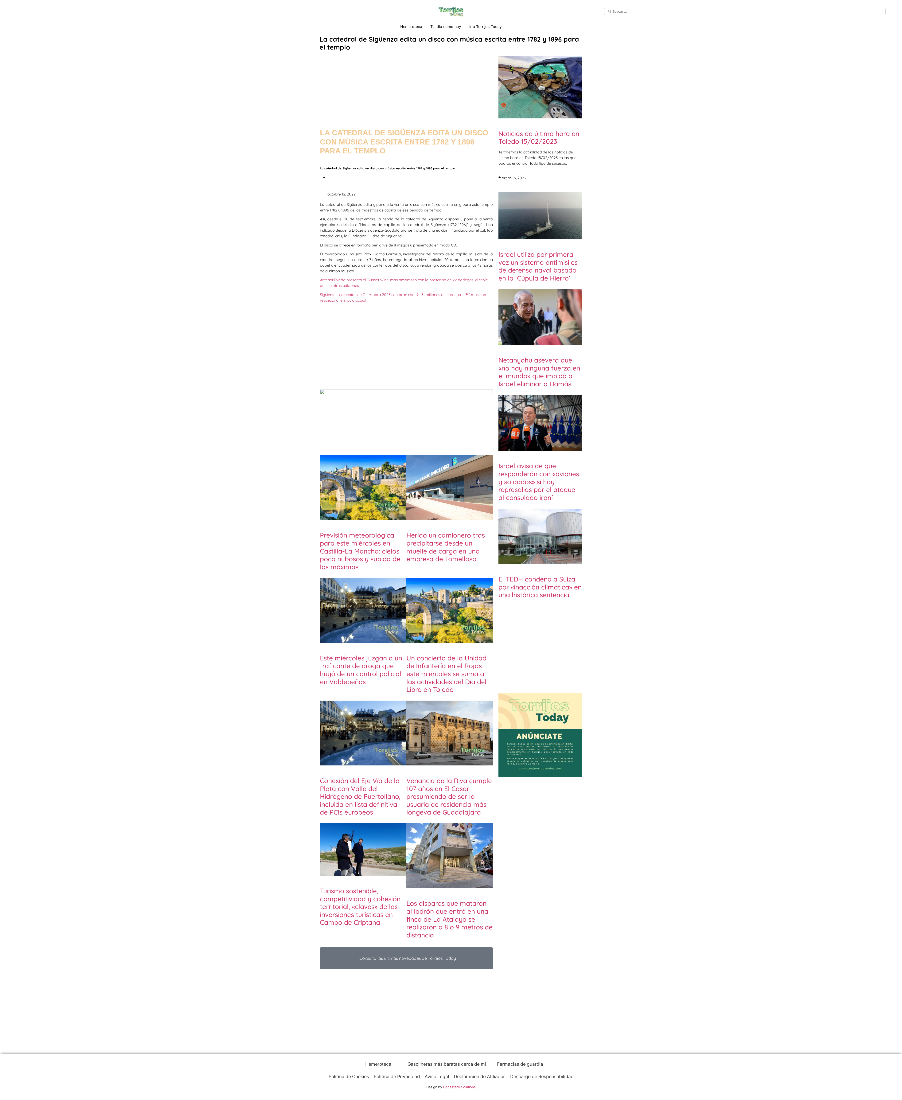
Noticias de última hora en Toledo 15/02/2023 (538, 137)
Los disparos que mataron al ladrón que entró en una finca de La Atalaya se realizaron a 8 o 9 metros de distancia (449, 919)
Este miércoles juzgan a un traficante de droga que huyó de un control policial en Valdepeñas (361, 670)
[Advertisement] (406, 85)
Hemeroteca (411, 26)
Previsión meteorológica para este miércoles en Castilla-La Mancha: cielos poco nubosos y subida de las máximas (360, 551)
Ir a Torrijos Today (485, 26)
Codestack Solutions (459, 1087)
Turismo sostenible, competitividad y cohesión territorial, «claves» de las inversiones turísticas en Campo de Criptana (360, 906)
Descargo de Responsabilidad (542, 1076)
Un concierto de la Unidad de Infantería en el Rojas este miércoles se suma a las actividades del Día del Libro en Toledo (446, 674)
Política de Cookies (349, 1076)
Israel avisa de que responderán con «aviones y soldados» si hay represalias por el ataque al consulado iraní (538, 481)
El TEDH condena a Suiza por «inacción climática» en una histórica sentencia (540, 587)
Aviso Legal (437, 1076)
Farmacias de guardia (519, 1064)
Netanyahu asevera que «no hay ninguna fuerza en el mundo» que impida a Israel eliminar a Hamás (539, 372)
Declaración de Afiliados (479, 1076)
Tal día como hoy (445, 26)
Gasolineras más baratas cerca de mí (446, 1064)
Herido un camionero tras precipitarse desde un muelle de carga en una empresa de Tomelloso (445, 547)
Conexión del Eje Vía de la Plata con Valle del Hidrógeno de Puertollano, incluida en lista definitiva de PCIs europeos (360, 796)
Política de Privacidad (397, 1076)
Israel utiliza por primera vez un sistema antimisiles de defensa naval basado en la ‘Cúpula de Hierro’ (538, 266)
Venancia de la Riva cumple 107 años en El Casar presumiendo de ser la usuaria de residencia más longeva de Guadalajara (449, 796)
